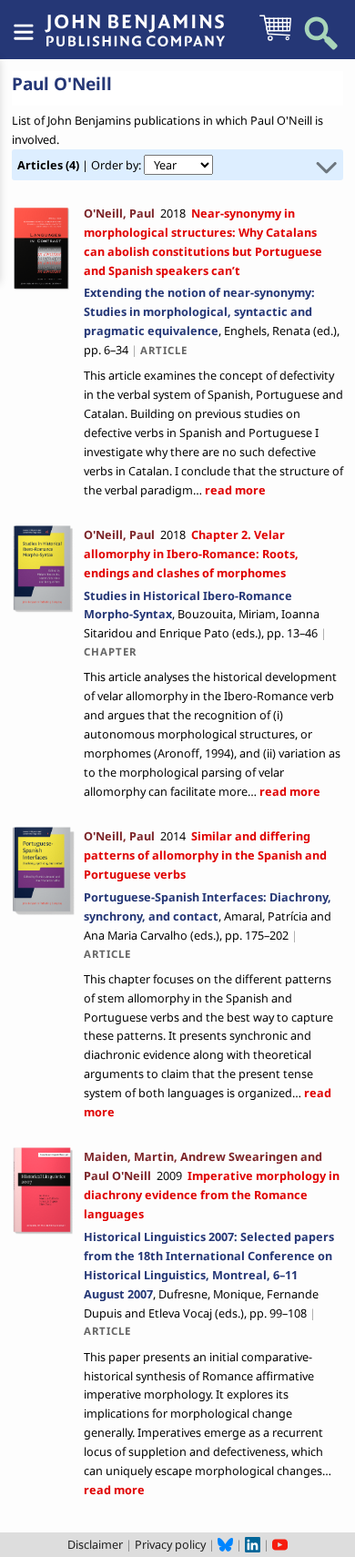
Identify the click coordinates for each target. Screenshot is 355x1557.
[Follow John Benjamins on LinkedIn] (252, 1544)
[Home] (135, 21)
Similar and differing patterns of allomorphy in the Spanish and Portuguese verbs (205, 855)
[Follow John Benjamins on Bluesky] (225, 1544)
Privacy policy (170, 1544)
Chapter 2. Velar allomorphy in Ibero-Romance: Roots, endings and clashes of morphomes (191, 553)
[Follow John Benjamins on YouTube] (280, 1544)
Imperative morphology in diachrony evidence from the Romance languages (212, 1194)
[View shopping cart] (275, 39)
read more (234, 490)
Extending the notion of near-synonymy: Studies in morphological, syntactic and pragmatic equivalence (199, 311)
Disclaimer (95, 1544)
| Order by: (80, 165)
